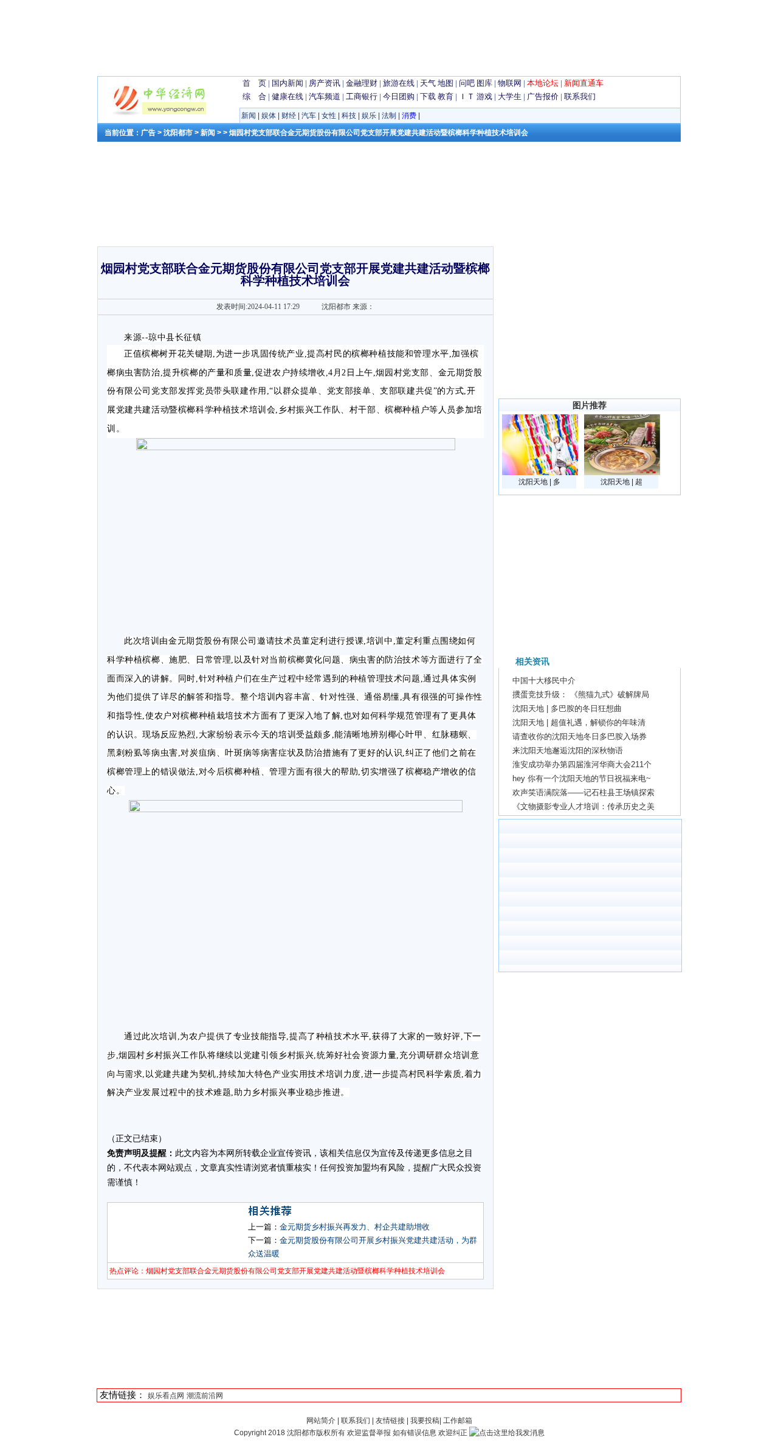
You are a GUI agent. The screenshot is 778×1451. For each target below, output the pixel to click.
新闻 (248, 115)
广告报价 (543, 96)
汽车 (308, 115)
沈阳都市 (178, 132)
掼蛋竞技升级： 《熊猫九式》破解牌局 (580, 694)
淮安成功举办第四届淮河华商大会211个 (582, 764)
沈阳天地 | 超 (621, 482)
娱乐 (369, 115)
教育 (445, 96)
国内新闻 (287, 83)
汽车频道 (324, 96)
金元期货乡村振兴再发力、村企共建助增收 (355, 1226)
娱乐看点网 (166, 1395)
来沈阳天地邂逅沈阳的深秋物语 (567, 750)
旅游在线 (399, 83)
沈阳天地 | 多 (539, 482)
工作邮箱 (457, 1420)
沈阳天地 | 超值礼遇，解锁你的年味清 (578, 722)
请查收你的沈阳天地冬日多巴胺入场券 (579, 736)
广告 (148, 132)
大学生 (510, 96)
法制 (389, 115)
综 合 (254, 96)
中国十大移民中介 (544, 680)
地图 (445, 83)
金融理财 (361, 83)
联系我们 (580, 96)
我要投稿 (424, 1420)
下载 (428, 96)
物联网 (510, 83)
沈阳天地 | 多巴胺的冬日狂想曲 (567, 708)
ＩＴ (467, 96)
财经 (288, 115)
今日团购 (399, 96)
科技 (349, 115)
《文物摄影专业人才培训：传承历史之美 (583, 806)
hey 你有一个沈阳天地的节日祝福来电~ (581, 778)
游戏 (484, 96)
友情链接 (390, 1420)
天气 (428, 83)
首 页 (254, 83)
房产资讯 (324, 83)
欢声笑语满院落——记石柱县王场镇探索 (583, 792)
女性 (329, 115)
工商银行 (361, 96)
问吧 (467, 83)
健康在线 (287, 96)
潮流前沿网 (205, 1395)
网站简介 (321, 1420)
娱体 (268, 115)
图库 (484, 83)
